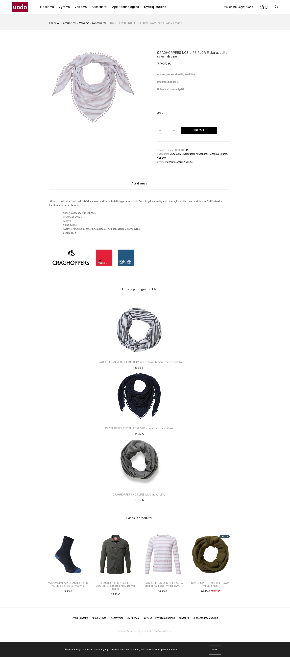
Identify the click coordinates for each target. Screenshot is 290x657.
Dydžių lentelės (155, 7)
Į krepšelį (199, 130)
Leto (149, 631)
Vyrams (64, 7)
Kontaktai (184, 618)
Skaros (223, 154)
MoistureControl (174, 162)
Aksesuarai (99, 7)
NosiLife (188, 162)
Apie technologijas (125, 7)
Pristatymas (116, 618)
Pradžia (54, 23)
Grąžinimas (133, 618)
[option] (93, 87)
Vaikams (81, 7)
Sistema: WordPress (128, 631)
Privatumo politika (165, 618)
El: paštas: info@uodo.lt (205, 618)
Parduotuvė (68, 23)
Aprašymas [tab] (139, 183)
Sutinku (215, 650)
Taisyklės (147, 618)
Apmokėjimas (99, 618)
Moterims (47, 7)
